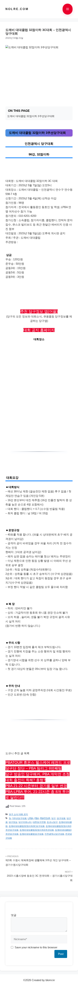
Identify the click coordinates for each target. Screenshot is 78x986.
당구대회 (61, 818)
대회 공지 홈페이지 (39, 330)
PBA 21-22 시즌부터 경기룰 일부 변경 (36, 786)
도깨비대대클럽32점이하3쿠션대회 (37, 830)
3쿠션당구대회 (19, 818)
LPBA (30, 818)
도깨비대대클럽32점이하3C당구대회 (27, 826)
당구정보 (13, 822)
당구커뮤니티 (25, 822)
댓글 (13, 915)
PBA (36, 818)
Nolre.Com (16, 9)
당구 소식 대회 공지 (18, 814)
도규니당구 (52, 822)
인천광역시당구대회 (54, 834)
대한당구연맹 (39, 822)
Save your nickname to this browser (36, 947)
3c (10, 818)
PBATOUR (45, 818)
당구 (53, 818)
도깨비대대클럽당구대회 (32, 834)
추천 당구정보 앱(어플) (39, 311)
